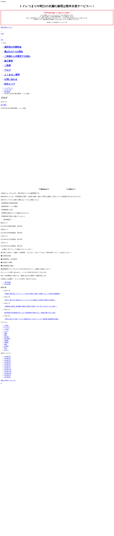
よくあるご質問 (12, 75)
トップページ (8, 88)
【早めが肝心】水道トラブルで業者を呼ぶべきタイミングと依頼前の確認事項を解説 (31, 319)
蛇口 (5, 348)
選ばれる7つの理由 (13, 51)
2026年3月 (7, 364)
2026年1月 (7, 367)
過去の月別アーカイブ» (8, 380)
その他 (6, 329)
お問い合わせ (10, 79)
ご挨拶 (7, 65)
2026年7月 (7, 356)
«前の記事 (7, 282)
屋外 (5, 335)
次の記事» (7, 284)
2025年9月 (7, 375)
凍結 (5, 333)
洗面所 (6, 342)
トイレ (6, 331)
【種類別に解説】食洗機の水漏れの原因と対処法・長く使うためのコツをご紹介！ (30, 306)
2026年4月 (7, 362)
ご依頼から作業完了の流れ (17, 56)
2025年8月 (7, 377)
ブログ (7, 70)
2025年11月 (7, 371)
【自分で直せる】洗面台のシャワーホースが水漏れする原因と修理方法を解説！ (30, 300)
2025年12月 (7, 369)
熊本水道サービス (6, 27)
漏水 (5, 344)
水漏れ (6, 340)
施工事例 (8, 61)
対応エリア (9, 84)
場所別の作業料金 (12, 47)
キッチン (7, 327)
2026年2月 (7, 366)
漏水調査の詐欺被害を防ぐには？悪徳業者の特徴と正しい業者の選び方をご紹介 (30, 312)
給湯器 (6, 346)
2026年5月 (7, 360)
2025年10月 (7, 373)
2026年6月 (7, 358)
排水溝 (6, 337)
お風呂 (6, 325)
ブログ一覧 (7, 90)
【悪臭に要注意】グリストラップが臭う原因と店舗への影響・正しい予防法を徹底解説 (32, 293)
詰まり (6, 350)
